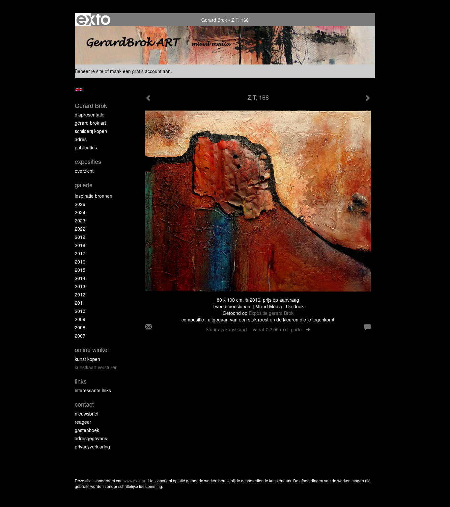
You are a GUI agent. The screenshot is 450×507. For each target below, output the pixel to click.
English (78, 89)
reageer (83, 421)
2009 (80, 319)
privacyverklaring (92, 446)
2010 (80, 311)
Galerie (84, 185)
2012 (80, 294)
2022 (80, 228)
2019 (80, 237)
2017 (80, 253)
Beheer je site (89, 71)
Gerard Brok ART (90, 122)
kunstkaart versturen (96, 367)
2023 (80, 220)
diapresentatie (89, 114)
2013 (80, 286)
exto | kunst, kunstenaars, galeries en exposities (93, 19)
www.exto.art (135, 480)
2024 (80, 212)
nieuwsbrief (86, 413)
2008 (80, 327)
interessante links (93, 390)
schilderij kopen (91, 131)
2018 (80, 245)
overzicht (84, 170)
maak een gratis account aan (140, 71)
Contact (84, 404)
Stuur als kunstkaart (254, 329)
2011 (80, 302)
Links (81, 381)
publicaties (86, 147)
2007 (80, 335)
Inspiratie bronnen (93, 195)
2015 (80, 269)
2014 (80, 278)
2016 (80, 261)
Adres (81, 139)
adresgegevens (91, 438)
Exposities (88, 161)
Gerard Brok (214, 19)
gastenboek (87, 430)
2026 (80, 204)
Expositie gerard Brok (271, 313)
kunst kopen (87, 359)
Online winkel (92, 349)
